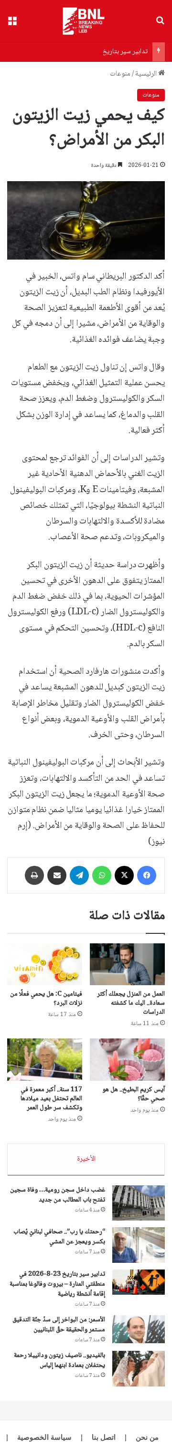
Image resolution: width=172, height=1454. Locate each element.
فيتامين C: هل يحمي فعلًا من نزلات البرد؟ (46, 999)
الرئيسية (146, 74)
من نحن (147, 1437)
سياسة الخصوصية (44, 1437)
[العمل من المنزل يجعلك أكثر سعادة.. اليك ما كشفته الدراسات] (127, 964)
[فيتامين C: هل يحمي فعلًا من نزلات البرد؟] (44, 964)
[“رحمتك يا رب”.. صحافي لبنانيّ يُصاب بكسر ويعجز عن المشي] (138, 1245)
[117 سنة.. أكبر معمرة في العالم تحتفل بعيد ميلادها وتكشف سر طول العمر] (44, 1059)
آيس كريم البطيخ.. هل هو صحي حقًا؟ (133, 1094)
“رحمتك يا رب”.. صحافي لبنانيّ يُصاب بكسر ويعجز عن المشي (59, 1237)
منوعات (120, 74)
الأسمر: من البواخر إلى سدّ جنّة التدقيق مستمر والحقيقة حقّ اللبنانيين (58, 1325)
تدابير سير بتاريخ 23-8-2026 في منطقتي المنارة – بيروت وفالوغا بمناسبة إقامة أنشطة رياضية (57, 1284)
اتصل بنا (104, 1437)
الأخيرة (86, 1159)
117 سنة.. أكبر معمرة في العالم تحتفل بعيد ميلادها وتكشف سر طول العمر (51, 1099)
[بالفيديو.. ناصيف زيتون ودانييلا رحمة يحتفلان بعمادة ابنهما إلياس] (138, 1368)
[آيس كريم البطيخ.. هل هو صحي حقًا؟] (127, 1059)
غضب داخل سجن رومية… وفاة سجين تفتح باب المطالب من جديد (57, 1195)
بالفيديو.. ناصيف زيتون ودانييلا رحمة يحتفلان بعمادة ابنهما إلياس (59, 1360)
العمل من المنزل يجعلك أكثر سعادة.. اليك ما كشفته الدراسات (131, 1003)
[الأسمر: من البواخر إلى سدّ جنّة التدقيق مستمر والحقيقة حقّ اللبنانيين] (138, 1329)
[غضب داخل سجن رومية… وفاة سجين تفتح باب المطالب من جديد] (138, 1203)
